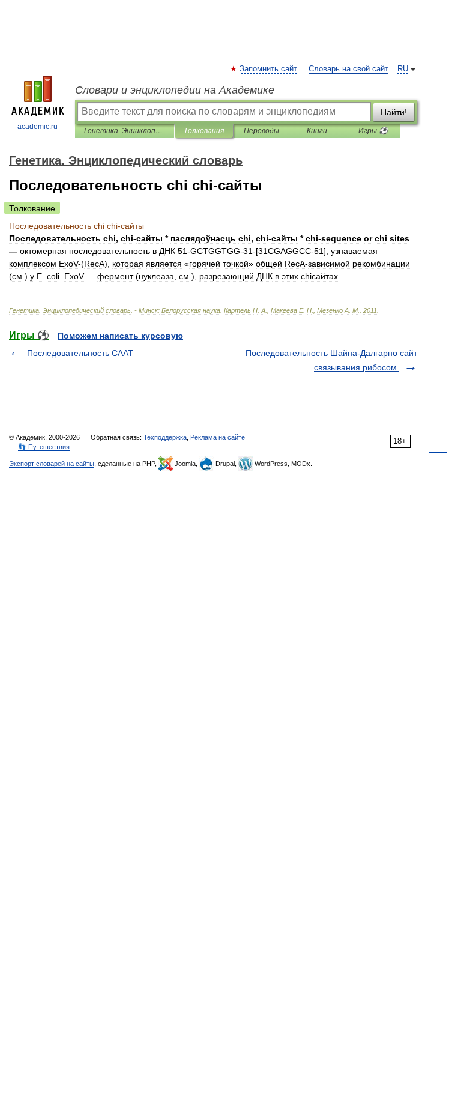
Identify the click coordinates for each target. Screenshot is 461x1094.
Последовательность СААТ (80, 353)
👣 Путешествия (44, 446)
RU (402, 69)
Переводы (261, 131)
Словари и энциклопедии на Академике (174, 90)
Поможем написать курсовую (120, 335)
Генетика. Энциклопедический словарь (124, 131)
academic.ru (37, 126)
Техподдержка (165, 437)
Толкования (204, 131)
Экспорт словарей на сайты (51, 463)
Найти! (394, 112)
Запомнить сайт (269, 69)
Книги (317, 131)
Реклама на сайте (217, 437)
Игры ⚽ (373, 131)
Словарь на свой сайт (348, 69)
